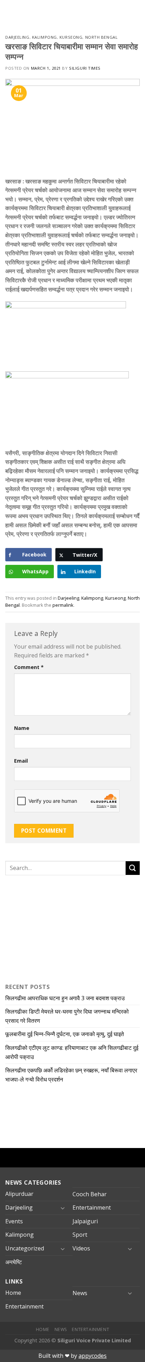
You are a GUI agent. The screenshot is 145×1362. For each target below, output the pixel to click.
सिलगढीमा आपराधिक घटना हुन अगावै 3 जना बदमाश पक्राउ (65, 998)
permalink (63, 605)
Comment (29, 667)
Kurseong (70, 37)
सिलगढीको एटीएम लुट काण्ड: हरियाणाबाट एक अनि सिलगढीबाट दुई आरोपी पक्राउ (71, 1052)
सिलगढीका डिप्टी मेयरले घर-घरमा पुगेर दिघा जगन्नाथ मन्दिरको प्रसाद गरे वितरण (67, 1016)
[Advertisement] (49, 928)
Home (13, 1293)
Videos (81, 1248)
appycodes (92, 1356)
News (79, 1293)
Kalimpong (44, 37)
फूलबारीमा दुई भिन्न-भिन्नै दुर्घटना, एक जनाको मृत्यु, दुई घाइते (64, 1034)
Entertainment (91, 1207)
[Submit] (133, 868)
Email (21, 760)
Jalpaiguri (85, 1221)
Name (21, 728)
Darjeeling (17, 37)
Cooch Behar (89, 1194)
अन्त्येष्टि (13, 1262)
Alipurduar (19, 1194)
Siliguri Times (85, 68)
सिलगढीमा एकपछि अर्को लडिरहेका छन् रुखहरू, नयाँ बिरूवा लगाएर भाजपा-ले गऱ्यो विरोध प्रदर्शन (71, 1074)
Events (14, 1221)
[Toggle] (62, 1208)
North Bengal (101, 37)
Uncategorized (24, 1248)
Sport (79, 1234)
